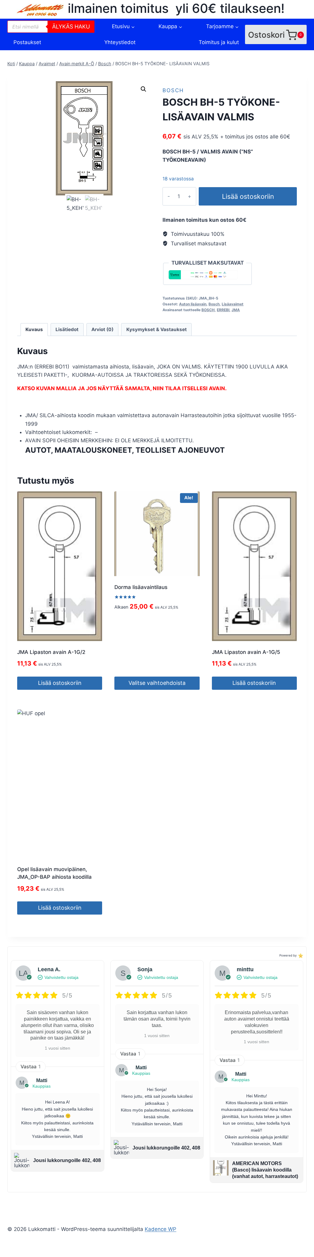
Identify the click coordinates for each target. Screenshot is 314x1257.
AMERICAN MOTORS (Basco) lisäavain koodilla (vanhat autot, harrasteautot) (265, 1170)
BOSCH (208, 310)
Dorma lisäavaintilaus (140, 587)
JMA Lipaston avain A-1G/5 (246, 652)
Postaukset (27, 42)
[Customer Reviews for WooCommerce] (300, 955)
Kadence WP (160, 1229)
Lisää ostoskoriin (248, 196)
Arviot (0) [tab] (102, 329)
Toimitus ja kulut (219, 42)
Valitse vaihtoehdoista (157, 683)
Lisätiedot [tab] (67, 329)
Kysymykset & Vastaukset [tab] (156, 329)
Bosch (173, 90)
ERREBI (223, 310)
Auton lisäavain (192, 304)
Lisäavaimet (232, 304)
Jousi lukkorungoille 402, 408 (67, 1160)
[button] (143, 89)
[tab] (161, 450)
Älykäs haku (71, 26)
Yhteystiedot (120, 42)
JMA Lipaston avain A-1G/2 (51, 652)
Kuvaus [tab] (34, 329)
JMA (236, 310)
